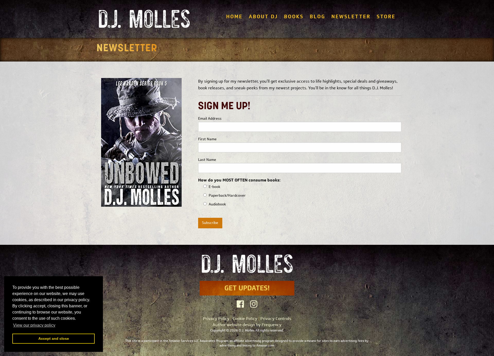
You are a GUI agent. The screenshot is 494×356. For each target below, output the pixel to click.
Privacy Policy (216, 319)
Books (294, 16)
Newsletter (350, 16)
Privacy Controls (275, 319)
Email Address (210, 118)
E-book (214, 186)
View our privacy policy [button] (34, 325)
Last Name (207, 159)
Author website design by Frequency (247, 325)
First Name (207, 139)
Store (386, 16)
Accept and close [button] (53, 338)
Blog (317, 16)
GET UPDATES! (247, 288)
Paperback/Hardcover (227, 195)
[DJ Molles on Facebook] (240, 304)
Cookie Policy (245, 319)
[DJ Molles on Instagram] (253, 304)
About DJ (263, 16)
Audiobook (217, 204)
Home (234, 16)
